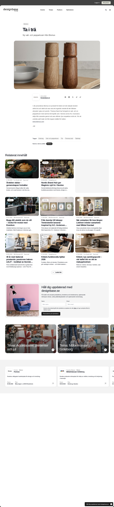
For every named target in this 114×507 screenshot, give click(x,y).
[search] (106, 10)
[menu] (110, 10)
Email (68, 301)
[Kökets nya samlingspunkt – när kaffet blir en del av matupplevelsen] (92, 251)
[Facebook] (65, 97)
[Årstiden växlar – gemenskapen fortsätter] (22, 175)
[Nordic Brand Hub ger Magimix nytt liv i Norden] (57, 175)
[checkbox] (42, 309)
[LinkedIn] (69, 97)
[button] (53, 349)
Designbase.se (45, 98)
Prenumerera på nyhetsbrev (51, 313)
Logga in (97, 2)
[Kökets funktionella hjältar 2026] (57, 249)
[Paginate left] (7, 339)
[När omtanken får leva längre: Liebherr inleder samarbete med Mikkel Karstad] (92, 214)
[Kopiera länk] (80, 97)
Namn (43, 301)
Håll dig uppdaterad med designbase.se (97, 504)
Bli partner (106, 2)
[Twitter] (73, 97)
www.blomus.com (38, 121)
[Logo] (10, 10)
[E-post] (77, 97)
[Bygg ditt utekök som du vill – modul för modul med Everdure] (22, 214)
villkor (75, 308)
